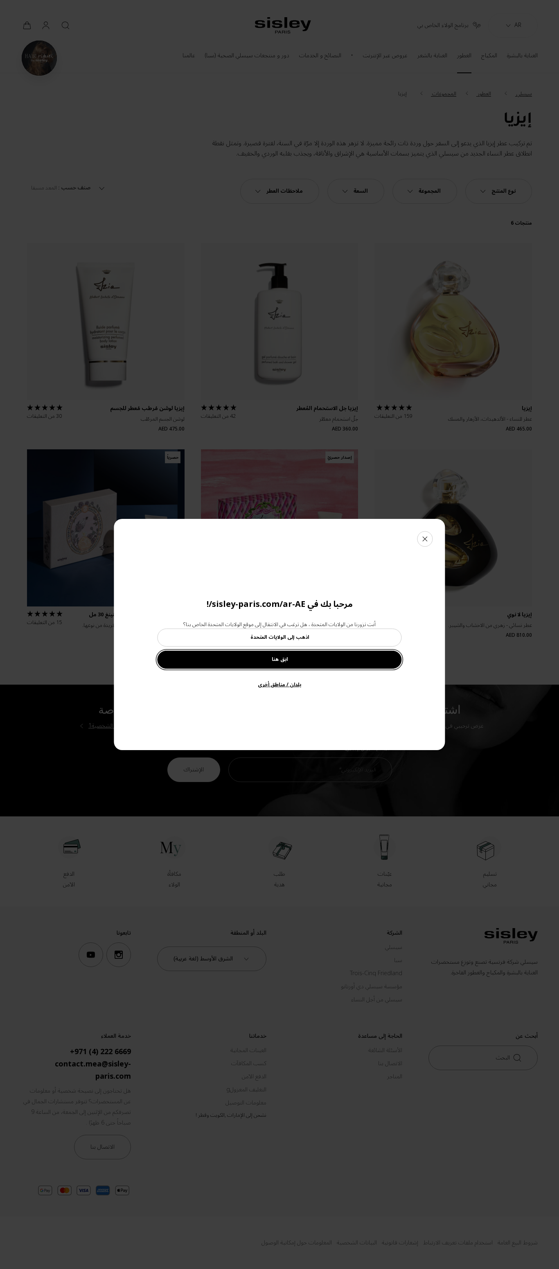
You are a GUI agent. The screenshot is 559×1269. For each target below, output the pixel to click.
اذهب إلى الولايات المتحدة (279, 637)
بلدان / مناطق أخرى (279, 685)
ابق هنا (280, 659)
